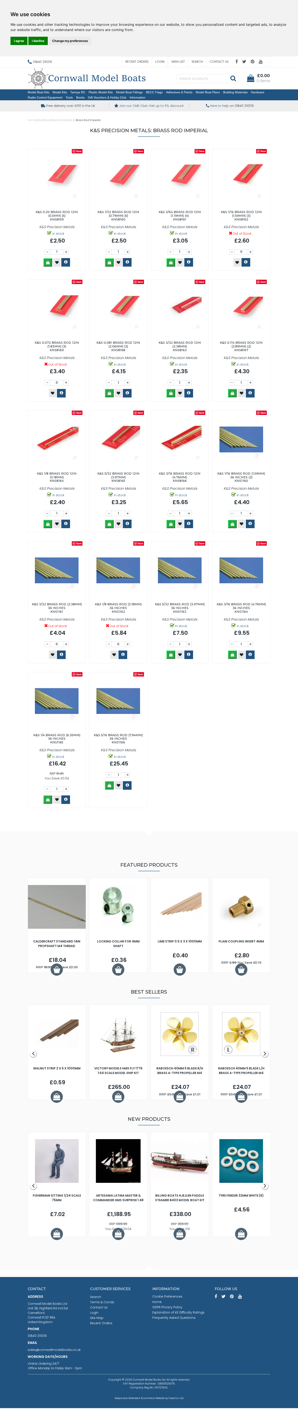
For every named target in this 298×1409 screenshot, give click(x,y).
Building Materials (235, 92)
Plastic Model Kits (101, 92)
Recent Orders (137, 61)
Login (159, 61)
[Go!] (233, 78)
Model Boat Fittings (129, 92)
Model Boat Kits (38, 92)
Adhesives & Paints (179, 92)
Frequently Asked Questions (173, 1317)
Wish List (178, 61)
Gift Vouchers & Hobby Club (107, 97)
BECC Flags (154, 92)
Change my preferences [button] (70, 41)
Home (32, 120)
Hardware (257, 92)
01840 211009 (37, 1336)
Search (197, 61)
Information (137, 97)
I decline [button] (38, 41)
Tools (69, 97)
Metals (68, 120)
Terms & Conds (102, 1302)
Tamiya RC (77, 92)
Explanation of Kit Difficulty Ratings (178, 1312)
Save (79, 151)
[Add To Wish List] (57, 262)
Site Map (96, 1318)
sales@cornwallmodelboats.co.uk (54, 1350)
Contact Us (219, 61)
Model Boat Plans (208, 92)
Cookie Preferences (167, 1296)
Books (80, 97)
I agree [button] (19, 41)
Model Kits (60, 92)
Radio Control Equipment (45, 97)
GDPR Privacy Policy (167, 1307)
